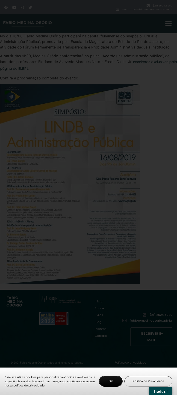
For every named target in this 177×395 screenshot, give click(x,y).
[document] (88, 197)
